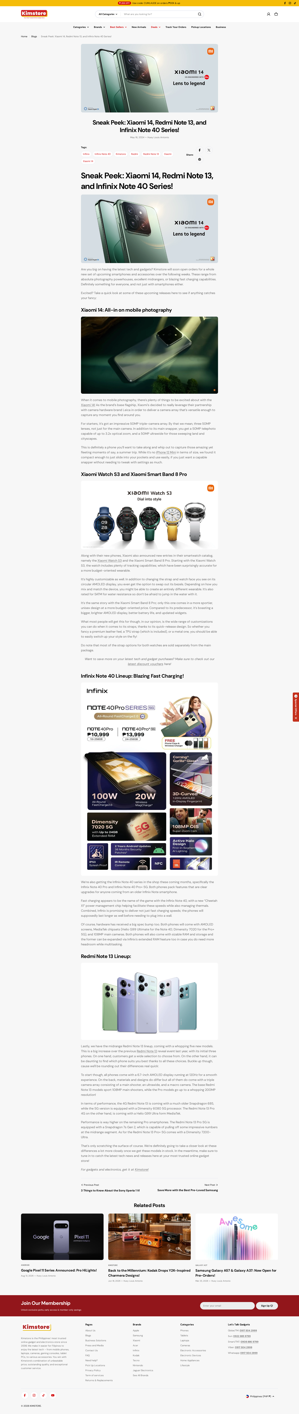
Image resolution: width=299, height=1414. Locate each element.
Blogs (34, 36)
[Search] (200, 14)
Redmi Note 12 (147, 1051)
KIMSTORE (35, 1405)
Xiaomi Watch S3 (109, 560)
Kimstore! (142, 1169)
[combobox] (149, 14)
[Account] (269, 14)
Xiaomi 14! (88, 405)
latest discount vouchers (145, 664)
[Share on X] (209, 150)
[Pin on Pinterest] (199, 159)
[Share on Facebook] (199, 150)
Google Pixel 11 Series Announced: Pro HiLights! (59, 1270)
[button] (296, 707)
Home (24, 36)
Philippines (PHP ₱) (260, 1396)
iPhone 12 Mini (166, 452)
